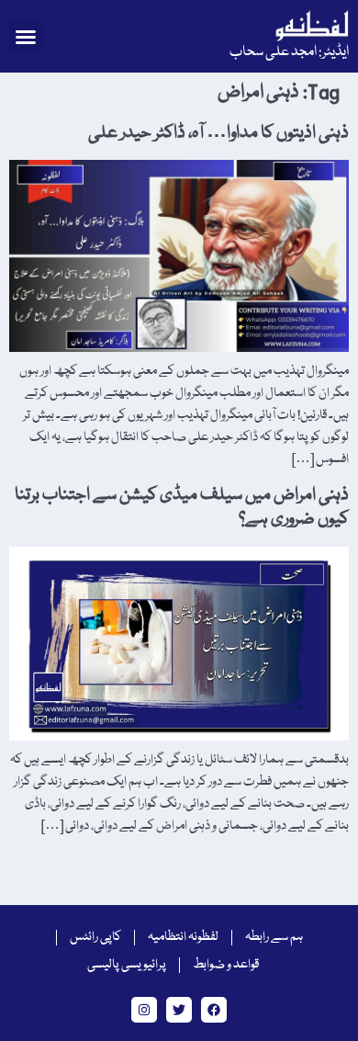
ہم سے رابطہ (274, 937)
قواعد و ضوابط (226, 965)
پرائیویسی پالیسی (126, 965)
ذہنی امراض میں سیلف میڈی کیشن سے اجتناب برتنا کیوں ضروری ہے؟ (182, 507)
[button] (25, 36)
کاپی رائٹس (95, 937)
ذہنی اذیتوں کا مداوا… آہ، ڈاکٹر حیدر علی (218, 133)
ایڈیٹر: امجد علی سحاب (289, 52)
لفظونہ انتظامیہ (183, 937)
